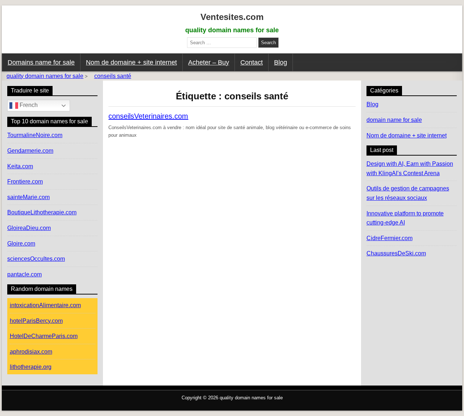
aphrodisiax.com (31, 352)
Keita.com (20, 166)
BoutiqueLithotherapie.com (41, 212)
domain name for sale (394, 120)
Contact (251, 62)
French (28, 105)
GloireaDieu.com (29, 228)
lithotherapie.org (30, 367)
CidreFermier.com (389, 238)
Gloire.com (21, 243)
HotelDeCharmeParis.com (44, 336)
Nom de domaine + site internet (131, 62)
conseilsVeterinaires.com (148, 116)
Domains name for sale (41, 62)
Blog (280, 62)
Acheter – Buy (208, 62)
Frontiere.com (25, 181)
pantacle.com (24, 274)
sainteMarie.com (28, 197)
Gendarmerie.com (30, 151)
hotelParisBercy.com (36, 321)
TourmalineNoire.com (34, 135)
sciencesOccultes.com (36, 259)
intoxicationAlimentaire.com (45, 305)
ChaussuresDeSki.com (396, 253)
